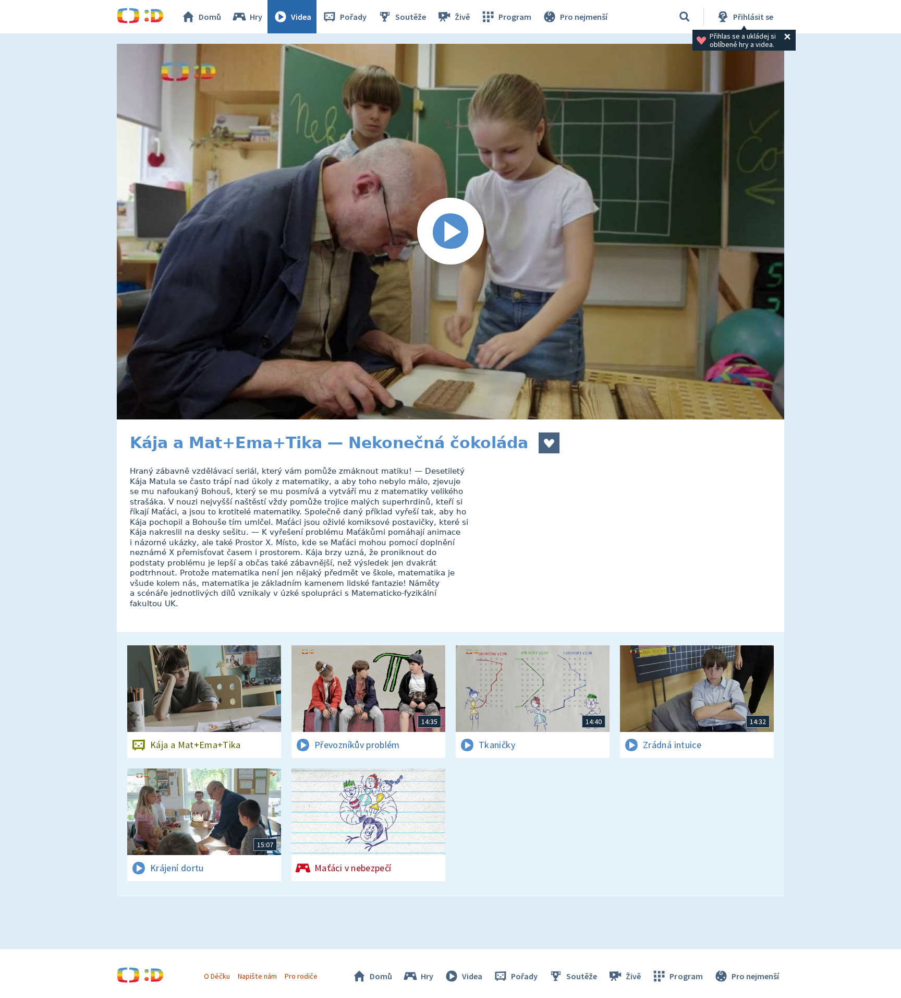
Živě (462, 16)
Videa (301, 16)
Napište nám (257, 976)
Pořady (353, 16)
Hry (256, 16)
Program (514, 16)
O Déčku (217, 976)
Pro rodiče (301, 976)
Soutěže (410, 16)
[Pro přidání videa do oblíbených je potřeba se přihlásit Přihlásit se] (549, 442)
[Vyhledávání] (684, 16)
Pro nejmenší (583, 16)
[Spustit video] (450, 231)
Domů (210, 16)
